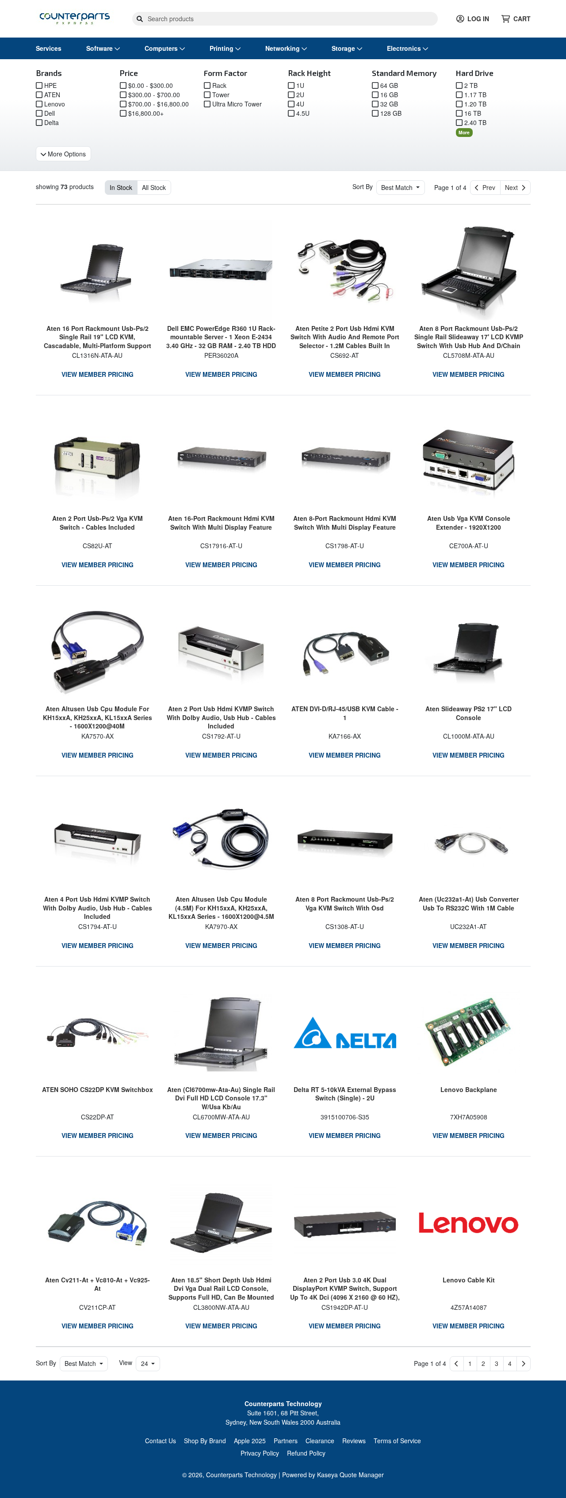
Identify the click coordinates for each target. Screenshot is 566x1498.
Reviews (354, 1440)
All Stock (154, 187)
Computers (162, 48)
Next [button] (513, 187)
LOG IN (478, 18)
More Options (66, 153)
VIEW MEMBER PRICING (97, 374)
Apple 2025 (250, 1440)
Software (100, 48)
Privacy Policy (260, 1453)
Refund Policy (306, 1453)
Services (48, 48)
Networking (283, 48)
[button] (470, 1363)
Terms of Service (397, 1440)
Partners (286, 1440)
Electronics (405, 48)
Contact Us (160, 1440)
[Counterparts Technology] (75, 17)
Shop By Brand (205, 1440)
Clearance (320, 1440)
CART (522, 18)
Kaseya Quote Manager (350, 1474)
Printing (222, 48)
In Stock (121, 187)
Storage (344, 48)
